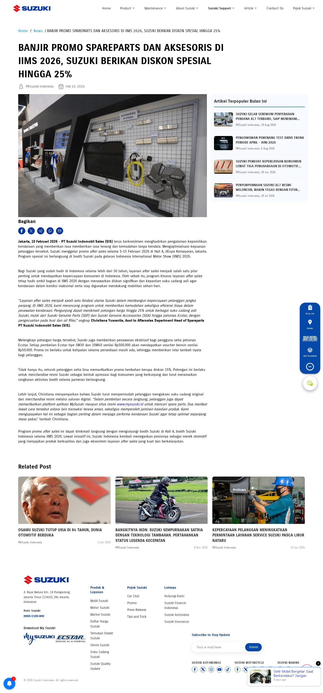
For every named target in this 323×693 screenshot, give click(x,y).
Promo (132, 603)
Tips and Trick (136, 617)
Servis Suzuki (99, 645)
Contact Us (275, 8)
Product (126, 8)
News (39, 31)
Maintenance (154, 8)
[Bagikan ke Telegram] (40, 230)
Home (106, 8)
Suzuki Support (220, 8)
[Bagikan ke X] (31, 230)
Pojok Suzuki (302, 8)
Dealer (310, 328)
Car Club (133, 596)
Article (249, 8)
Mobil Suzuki (99, 601)
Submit (253, 647)
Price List (310, 313)
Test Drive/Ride (310, 356)
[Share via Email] (59, 230)
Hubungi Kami (174, 596)
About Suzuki (186, 8)
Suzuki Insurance (176, 622)
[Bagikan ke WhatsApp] (50, 230)
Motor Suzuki (99, 608)
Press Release (136, 610)
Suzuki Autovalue (176, 615)
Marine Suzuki (100, 615)
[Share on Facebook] (21, 230)
